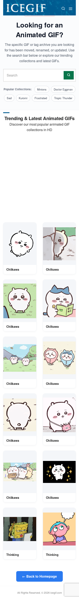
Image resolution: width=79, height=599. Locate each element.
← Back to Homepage (39, 576)
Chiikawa (12, 269)
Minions (42, 89)
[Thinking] (19, 529)
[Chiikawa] (19, 244)
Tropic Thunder (63, 98)
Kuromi (23, 98)
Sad (9, 98)
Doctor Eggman (63, 89)
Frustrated (41, 98)
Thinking (12, 554)
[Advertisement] (39, 177)
